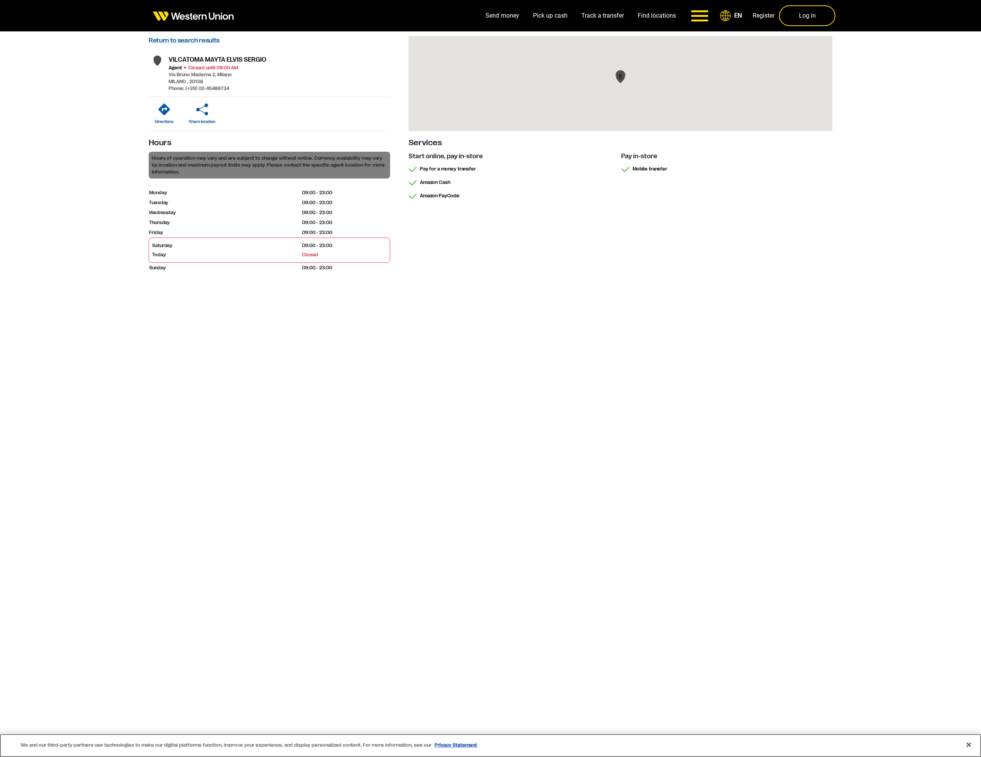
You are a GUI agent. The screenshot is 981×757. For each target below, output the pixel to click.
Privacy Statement (456, 745)
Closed (310, 254)
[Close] (968, 744)
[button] (732, 15)
